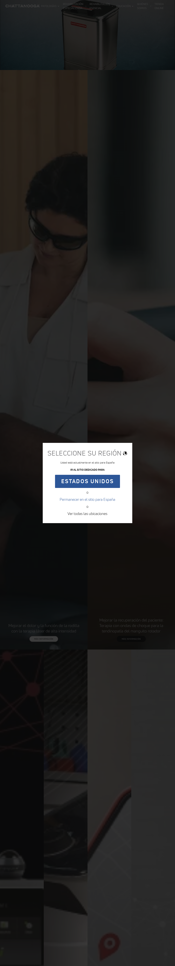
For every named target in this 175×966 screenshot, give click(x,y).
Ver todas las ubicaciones (87, 513)
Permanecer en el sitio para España (87, 499)
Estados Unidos (87, 481)
